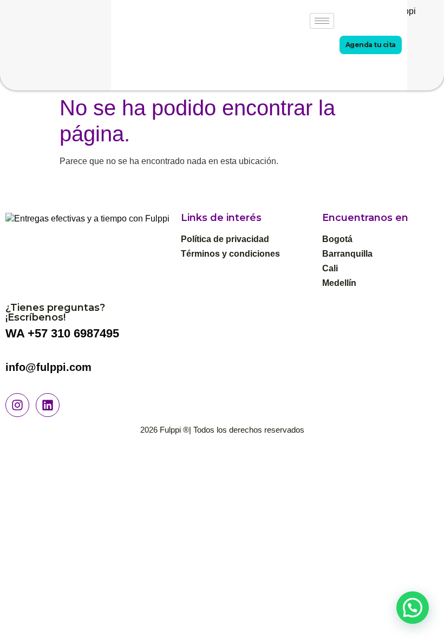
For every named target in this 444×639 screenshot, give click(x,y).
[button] (412, 607)
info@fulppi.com (48, 367)
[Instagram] (17, 405)
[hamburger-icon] (322, 21)
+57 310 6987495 (73, 333)
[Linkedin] (48, 405)
